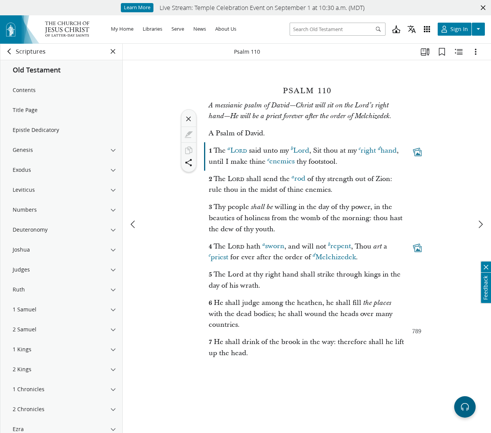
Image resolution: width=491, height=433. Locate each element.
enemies (282, 161)
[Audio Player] (465, 407)
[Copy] (189, 150)
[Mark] (189, 134)
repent (340, 246)
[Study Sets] (425, 51)
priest (219, 257)
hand (389, 150)
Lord (301, 150)
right (368, 150)
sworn (274, 246)
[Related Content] (458, 51)
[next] (480, 224)
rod (299, 179)
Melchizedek (335, 257)
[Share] (189, 162)
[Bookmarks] (442, 51)
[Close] (189, 119)
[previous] (133, 224)
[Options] (475, 51)
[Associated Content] (417, 151)
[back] (9, 51)
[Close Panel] (113, 51)
